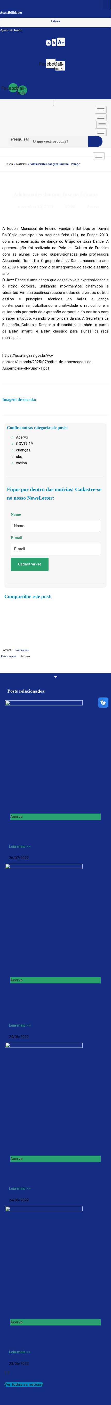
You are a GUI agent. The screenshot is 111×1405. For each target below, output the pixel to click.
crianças (23, 450)
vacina (21, 463)
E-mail (16, 538)
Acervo (93, 206)
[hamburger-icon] (101, 110)
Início (9, 164)
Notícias (21, 164)
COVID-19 (24, 443)
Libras (55, 21)
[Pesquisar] (95, 141)
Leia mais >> (19, 846)
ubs (19, 456)
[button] (107, 5)
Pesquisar (20, 139)
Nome (16, 514)
